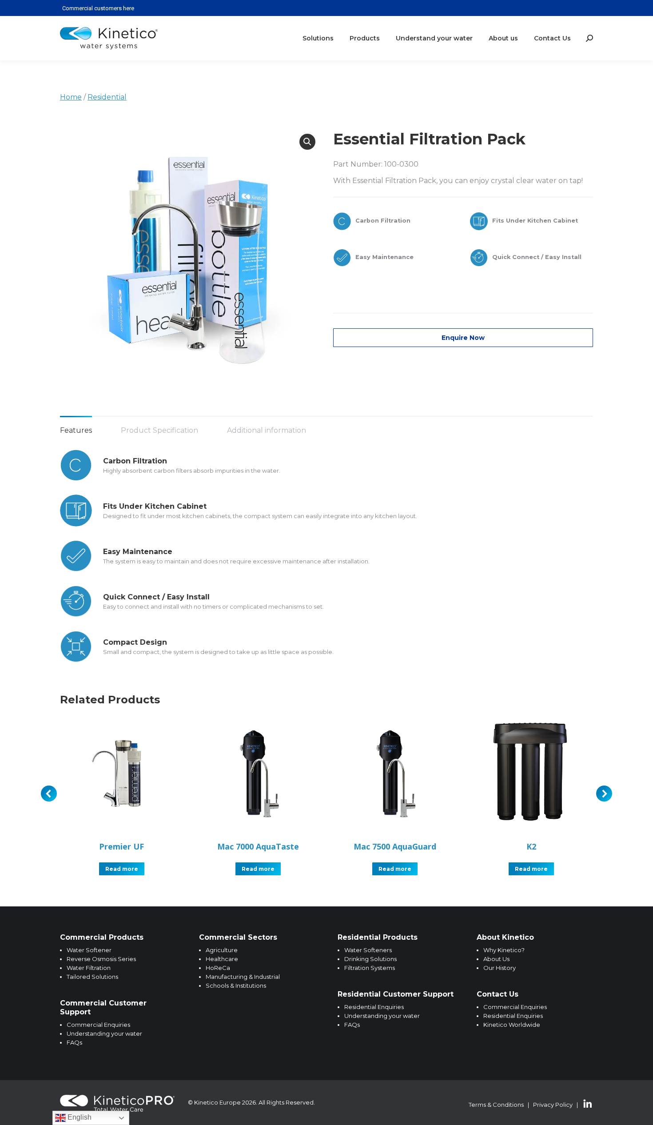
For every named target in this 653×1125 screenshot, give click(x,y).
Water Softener (89, 949)
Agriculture (222, 949)
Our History (499, 967)
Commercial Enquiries (98, 1024)
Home (71, 97)
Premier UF (121, 846)
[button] (307, 142)
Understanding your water (104, 1033)
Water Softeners (368, 949)
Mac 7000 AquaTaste (258, 846)
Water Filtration (89, 967)
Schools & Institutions (236, 985)
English (79, 1117)
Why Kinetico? (504, 949)
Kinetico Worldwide (511, 1024)
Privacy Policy (553, 1104)
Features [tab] (76, 430)
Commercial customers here (98, 8)
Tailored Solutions (92, 976)
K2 (531, 846)
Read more (121, 869)
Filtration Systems (369, 967)
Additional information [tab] (266, 430)
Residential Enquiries (374, 1006)
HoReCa (218, 967)
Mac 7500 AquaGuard (395, 846)
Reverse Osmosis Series (101, 958)
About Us (496, 958)
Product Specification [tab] (159, 430)
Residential (107, 97)
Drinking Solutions (370, 958)
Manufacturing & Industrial (243, 976)
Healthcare (222, 958)
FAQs (74, 1042)
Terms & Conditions (496, 1104)
